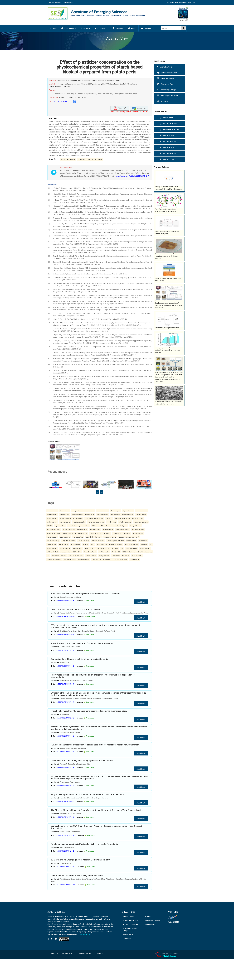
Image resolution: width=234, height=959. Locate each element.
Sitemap (100, 954)
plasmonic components (122, 518)
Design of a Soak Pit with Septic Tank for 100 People (75, 609)
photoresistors (84, 526)
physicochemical (128, 511)
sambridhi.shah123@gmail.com (88, 84)
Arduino (85, 544)
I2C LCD (49, 526)
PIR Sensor (95, 526)
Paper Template (166, 78)
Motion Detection (107, 526)
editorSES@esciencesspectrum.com (181, 2)
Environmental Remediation (94, 518)
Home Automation (69, 529)
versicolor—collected (76, 555)
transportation (131, 540)
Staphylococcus (91, 555)
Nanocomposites (65, 518)
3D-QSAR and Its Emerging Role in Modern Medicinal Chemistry (80, 860)
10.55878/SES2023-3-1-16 (65, 885)
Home (54, 28)
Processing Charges (167, 89)
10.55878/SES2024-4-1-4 (65, 786)
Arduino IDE (116, 552)
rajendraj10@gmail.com (127, 84)
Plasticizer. (98, 159)
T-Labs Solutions (169, 956)
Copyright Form (166, 84)
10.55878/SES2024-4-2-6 (65, 801)
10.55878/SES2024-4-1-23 (65, 616)
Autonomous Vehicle (54, 533)
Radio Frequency (83, 540)
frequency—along (110, 537)
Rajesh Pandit (114, 80)
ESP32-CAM (77, 552)
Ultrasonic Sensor (96, 533)
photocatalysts (115, 511)
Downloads (118, 28)
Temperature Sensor (103, 548)
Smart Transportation (131, 544)
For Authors (101, 28)
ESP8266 (115, 548)
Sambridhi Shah (75, 80)
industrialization (52, 511)
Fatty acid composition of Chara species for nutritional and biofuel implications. (88, 794)
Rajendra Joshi (103, 80)
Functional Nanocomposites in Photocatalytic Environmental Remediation (85, 844)
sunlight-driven (141, 514)
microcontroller (65, 522)
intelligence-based (138, 529)
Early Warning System (141, 522)
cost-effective (72, 526)
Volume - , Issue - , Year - (72, 97)
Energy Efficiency (135, 526)
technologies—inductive (94, 537)
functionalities (64, 514)
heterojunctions (77, 514)
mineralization (89, 511)
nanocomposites (102, 511)
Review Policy (128, 934)
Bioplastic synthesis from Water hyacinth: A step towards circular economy (85, 593)
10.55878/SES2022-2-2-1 (65, 752)
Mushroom (125, 555)
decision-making (108, 529)
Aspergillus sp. (134, 559)
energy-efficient (77, 511)
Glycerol (90, 159)
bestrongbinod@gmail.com (66, 84)
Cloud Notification (131, 548)
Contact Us (68, 2)
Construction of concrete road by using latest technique (77, 875)
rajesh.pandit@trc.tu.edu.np (59, 86)
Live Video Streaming (145, 552)
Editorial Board (85, 954)
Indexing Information (168, 95)
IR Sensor (107, 533)
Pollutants (109, 518)
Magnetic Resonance (68, 540)
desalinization (96, 559)
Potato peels (71, 159)
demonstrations (78, 537)
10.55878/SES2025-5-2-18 (65, 867)
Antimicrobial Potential (54, 559)
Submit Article (165, 67)
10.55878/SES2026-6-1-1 (65, 851)
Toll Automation (102, 544)
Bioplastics (81, 159)
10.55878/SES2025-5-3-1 (65, 817)
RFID (92, 544)
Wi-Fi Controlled (104, 552)
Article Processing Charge (130, 929)
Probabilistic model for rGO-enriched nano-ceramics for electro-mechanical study (89, 711)
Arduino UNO (111, 522)
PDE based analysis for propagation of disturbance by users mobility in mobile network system (95, 745)
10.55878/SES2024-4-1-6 (65, 768)
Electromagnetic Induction (115, 540)
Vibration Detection (79, 522)
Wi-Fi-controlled (52, 552)
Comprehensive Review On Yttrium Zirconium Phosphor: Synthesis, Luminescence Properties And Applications (96, 827)
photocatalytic (89, 514)
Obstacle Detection (69, 533)
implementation (52, 518)
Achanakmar (116, 555)
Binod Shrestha (63, 80)
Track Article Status (130, 920)
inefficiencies (143, 540)
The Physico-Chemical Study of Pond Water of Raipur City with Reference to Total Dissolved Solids (97, 810)
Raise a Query (150, 924)
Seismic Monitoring (125, 522)
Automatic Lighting (121, 526)
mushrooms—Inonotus (59, 555)
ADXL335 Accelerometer (96, 522)
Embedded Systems (115, 544)
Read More (140, 602)
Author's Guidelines (168, 72)
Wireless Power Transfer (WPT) (128, 537)
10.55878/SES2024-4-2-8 (65, 601)
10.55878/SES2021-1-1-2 (65, 650)
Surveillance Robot (90, 552)
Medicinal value (137, 555)
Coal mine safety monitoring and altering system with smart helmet (82, 760)
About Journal (55, 2)
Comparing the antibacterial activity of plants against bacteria (79, 659)
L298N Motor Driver (129, 552)
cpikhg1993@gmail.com (109, 84)
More (132, 28)
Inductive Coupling (53, 540)
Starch (63, 159)
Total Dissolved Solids (120, 559)
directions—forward (122, 529)
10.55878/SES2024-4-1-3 (65, 736)
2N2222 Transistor (98, 540)
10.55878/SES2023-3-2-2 (65, 702)
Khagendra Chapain (89, 80)
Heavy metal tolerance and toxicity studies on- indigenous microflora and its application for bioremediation (93, 676)
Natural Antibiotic (70, 559)
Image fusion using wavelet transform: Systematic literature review (82, 643)
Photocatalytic (64, 511)
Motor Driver (117, 533)
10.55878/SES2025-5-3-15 (65, 835)
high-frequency (52, 537)
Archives (86, 28)
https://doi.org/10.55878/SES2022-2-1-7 (132, 176)
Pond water (107, 559)
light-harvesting (52, 514)
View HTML (141, 108)
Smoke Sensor (89, 548)
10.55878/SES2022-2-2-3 (65, 684)
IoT (151, 544)
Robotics (127, 533)
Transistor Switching (53, 529)
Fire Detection (77, 548)
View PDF (121, 108)
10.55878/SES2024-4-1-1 (65, 666)
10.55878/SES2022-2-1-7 (62, 101)
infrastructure (75, 544)
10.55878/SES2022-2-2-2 (65, 718)
